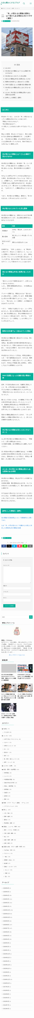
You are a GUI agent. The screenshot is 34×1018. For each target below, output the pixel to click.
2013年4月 (7, 1008)
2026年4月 (7, 895)
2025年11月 (7, 913)
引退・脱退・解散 (10, 833)
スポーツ (7, 742)
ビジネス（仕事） (9, 765)
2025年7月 (7, 928)
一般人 (7, 856)
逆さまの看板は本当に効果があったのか (18, 79)
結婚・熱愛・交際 (10, 840)
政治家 (7, 863)
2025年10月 (7, 917)
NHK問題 (7, 772)
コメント (6, 565)
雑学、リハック (6, 21)
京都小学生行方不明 (10, 782)
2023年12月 (7, 965)
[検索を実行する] (31, 617)
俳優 (7, 873)
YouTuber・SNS (9, 850)
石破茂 (7, 792)
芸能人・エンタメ (10, 866)
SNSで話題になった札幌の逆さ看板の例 (18, 84)
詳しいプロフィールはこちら (17, 655)
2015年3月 (7, 1001)
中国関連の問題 (9, 779)
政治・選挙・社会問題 (11, 769)
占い (6, 749)
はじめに (8, 68)
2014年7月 (7, 1005)
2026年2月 (7, 902)
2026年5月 (7, 891)
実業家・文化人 (9, 860)
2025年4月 (7, 939)
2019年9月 (7, 972)
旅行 (6, 755)
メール (5, 591)
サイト (5, 597)
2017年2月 (7, 986)
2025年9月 (7, 921)
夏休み (7, 819)
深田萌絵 (7, 789)
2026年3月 (7, 899)
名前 (5, 585)
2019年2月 (7, 975)
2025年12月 (8, 910)
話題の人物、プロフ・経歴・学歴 (14, 846)
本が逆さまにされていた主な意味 (15, 76)
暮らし (6, 809)
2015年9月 (7, 990)
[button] (3, 546)
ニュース (7, 776)
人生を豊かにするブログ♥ (10, 3)
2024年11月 (7, 957)
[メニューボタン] (30, 3)
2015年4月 (7, 997)
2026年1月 (7, 906)
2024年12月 (7, 954)
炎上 (6, 836)
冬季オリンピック (10, 745)
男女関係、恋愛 (9, 823)
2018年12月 (7, 979)
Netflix (6, 728)
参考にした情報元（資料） (13, 97)
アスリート (8, 853)
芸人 (7, 876)
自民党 (7, 796)
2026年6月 (7, 888)
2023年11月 (7, 968)
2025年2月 (7, 946)
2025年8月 (7, 924)
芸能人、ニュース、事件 (11, 826)
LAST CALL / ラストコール (12, 739)
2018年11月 (7, 983)
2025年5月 (7, 935)
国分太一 (7, 752)
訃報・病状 (8, 843)
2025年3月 (7, 943)
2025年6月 (7, 932)
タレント (8, 870)
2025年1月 (7, 950)
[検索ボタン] (24, 3)
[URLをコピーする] (30, 546)
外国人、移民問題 (10, 786)
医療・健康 (8, 816)
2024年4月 (7, 961)
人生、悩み (8, 813)
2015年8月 (7, 994)
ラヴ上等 (7, 732)
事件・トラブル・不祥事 (11, 830)
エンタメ (7, 735)
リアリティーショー (11, 806)
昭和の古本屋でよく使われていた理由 (17, 81)
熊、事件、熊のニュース (11, 759)
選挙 (6, 799)
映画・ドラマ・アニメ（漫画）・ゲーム (16, 802)
